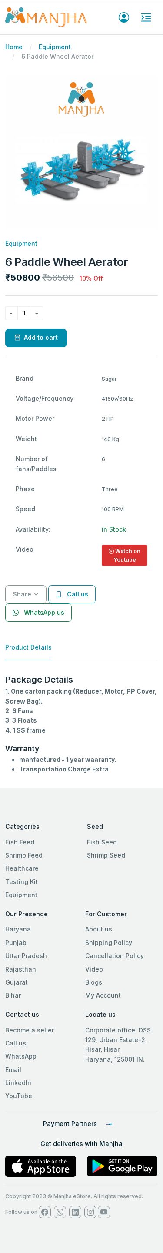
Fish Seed (102, 842)
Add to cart (41, 337)
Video (94, 969)
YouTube (18, 1095)
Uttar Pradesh (26, 955)
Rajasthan (20, 969)
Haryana (18, 929)
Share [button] (22, 594)
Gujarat (16, 982)
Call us (15, 1043)
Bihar (13, 995)
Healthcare (22, 868)
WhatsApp (21, 1056)
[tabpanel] (81, 724)
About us (98, 929)
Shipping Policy (108, 942)
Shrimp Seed (106, 855)
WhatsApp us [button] (43, 612)
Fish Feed (19, 842)
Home (14, 46)
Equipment (55, 46)
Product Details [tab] (28, 647)
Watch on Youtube (127, 555)
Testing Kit (21, 881)
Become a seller (29, 1030)
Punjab (16, 942)
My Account (103, 995)
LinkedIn (18, 1082)
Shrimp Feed (24, 855)
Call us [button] (76, 594)
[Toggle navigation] (146, 17)
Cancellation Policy (114, 955)
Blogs (93, 982)
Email (13, 1069)
